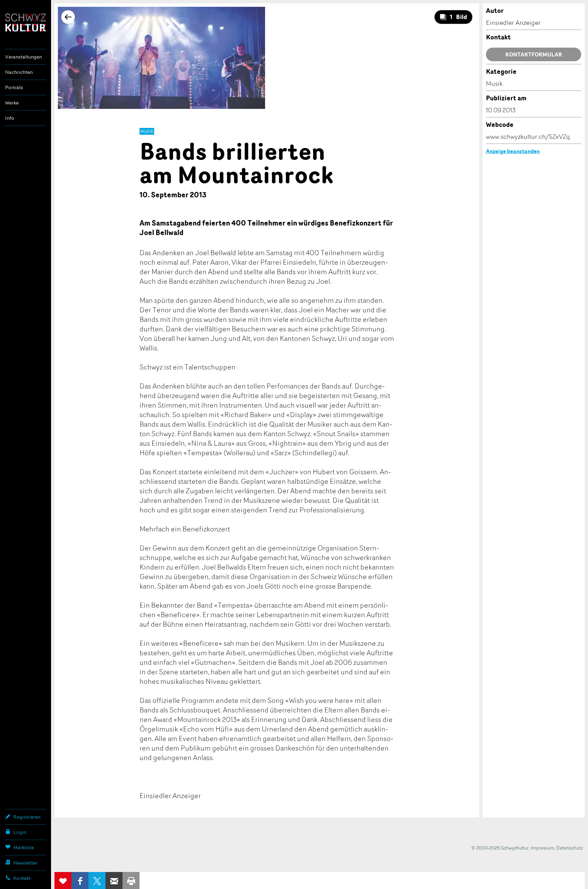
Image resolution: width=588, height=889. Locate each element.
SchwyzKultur (25, 23)
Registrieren (26, 816)
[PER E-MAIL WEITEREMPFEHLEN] (113, 880)
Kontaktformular (533, 54)
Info (9, 117)
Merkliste (23, 847)
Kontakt (22, 878)
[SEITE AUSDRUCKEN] (131, 880)
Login (19, 832)
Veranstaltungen (23, 56)
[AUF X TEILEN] (96, 880)
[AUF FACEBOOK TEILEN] (79, 880)
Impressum (542, 847)
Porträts (14, 87)
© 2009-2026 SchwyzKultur (500, 847)
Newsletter (25, 862)
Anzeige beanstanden (513, 151)
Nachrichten (19, 72)
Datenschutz (569, 847)
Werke (12, 102)
